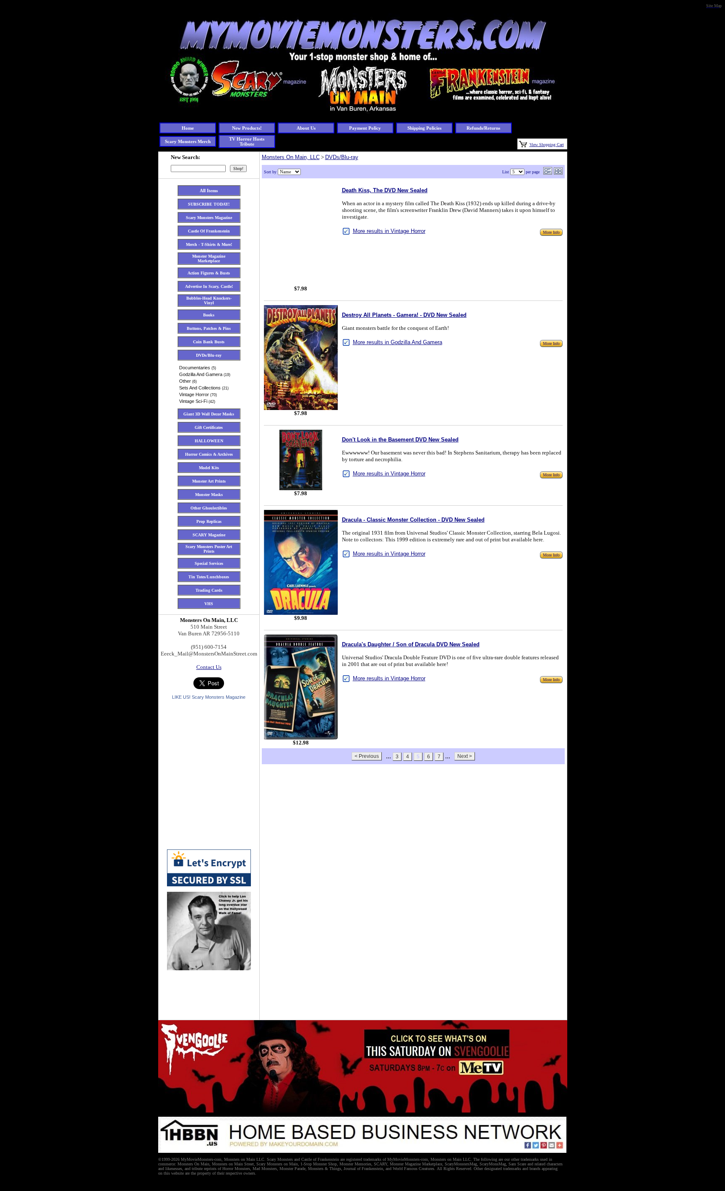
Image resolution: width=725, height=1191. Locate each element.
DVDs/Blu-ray (341, 157)
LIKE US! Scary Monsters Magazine (208, 697)
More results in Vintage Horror (389, 231)
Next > (464, 756)
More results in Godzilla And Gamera (397, 342)
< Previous (367, 756)
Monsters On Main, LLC (291, 157)
